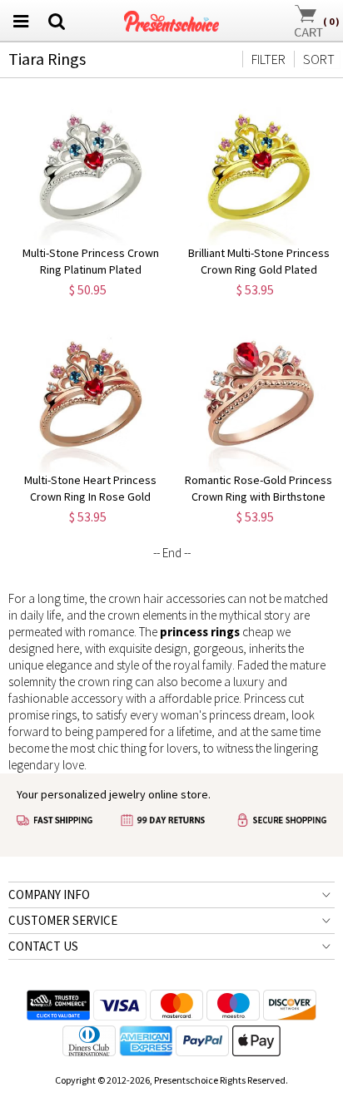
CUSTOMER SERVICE (62, 920)
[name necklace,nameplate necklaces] (172, 18)
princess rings (200, 632)
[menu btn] (20, 20)
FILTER (268, 59)
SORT (319, 59)
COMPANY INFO (49, 894)
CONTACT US (43, 946)
